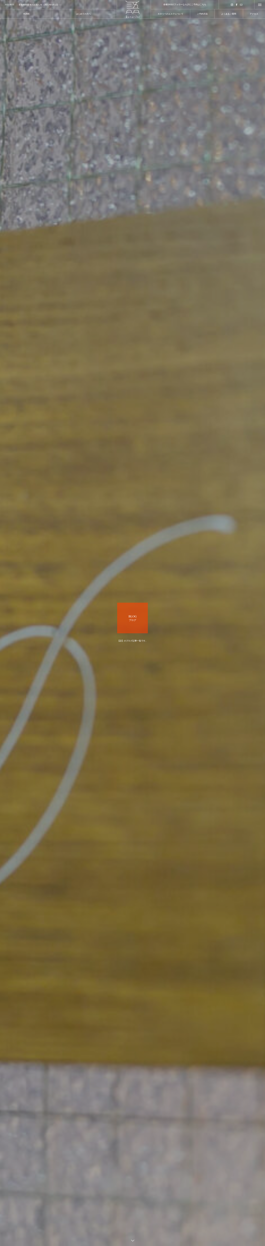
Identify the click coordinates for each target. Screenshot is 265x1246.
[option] (57, 5)
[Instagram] (232, 4)
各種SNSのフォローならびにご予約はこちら (184, 4)
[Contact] (241, 4)
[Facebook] (236, 4)
